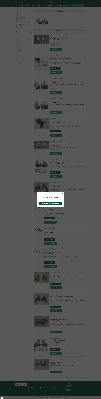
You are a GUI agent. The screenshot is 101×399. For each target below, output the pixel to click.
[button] (62, 193)
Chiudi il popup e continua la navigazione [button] (50, 203)
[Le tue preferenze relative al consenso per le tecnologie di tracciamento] (2, 398)
